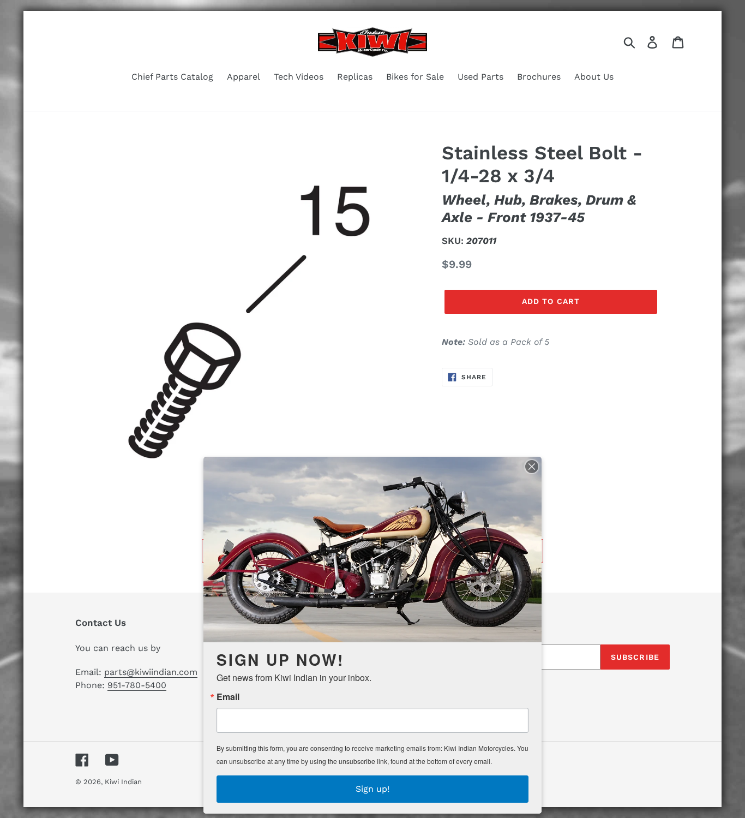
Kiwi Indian (123, 782)
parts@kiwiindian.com (150, 672)
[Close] (531, 466)
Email (228, 696)
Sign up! (372, 789)
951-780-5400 (136, 685)
